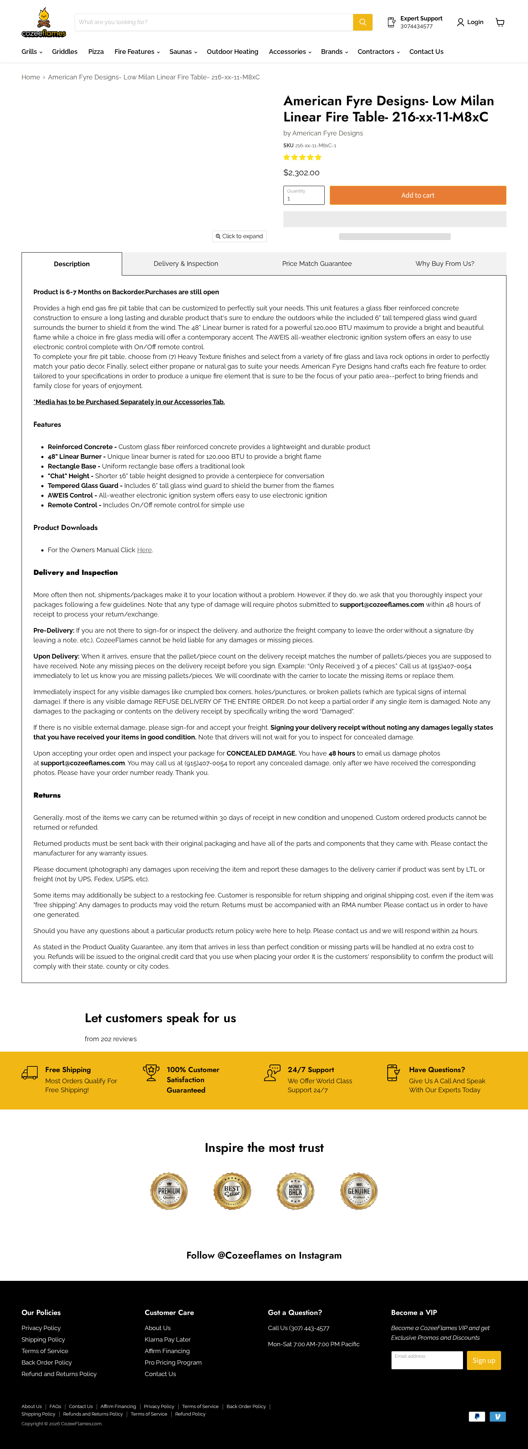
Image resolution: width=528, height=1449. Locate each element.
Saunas (181, 51)
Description (72, 264)
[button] (303, 157)
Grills (30, 51)
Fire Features (135, 51)
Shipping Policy (43, 1339)
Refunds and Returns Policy (93, 1414)
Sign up (484, 1360)
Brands (332, 51)
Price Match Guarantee (317, 263)
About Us (158, 1328)
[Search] (362, 22)
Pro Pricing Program (173, 1362)
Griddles (65, 51)
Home (31, 77)
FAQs (55, 1406)
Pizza (96, 51)
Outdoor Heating (232, 51)
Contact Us (426, 51)
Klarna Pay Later (168, 1339)
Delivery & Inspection (186, 263)
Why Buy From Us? (445, 263)
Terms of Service (45, 1351)
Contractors (377, 51)
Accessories (288, 51)
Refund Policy (190, 1414)
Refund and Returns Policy (59, 1374)
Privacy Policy (41, 1328)
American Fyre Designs (327, 133)
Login (475, 22)
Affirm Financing (167, 1351)
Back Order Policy (47, 1362)
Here (144, 550)
